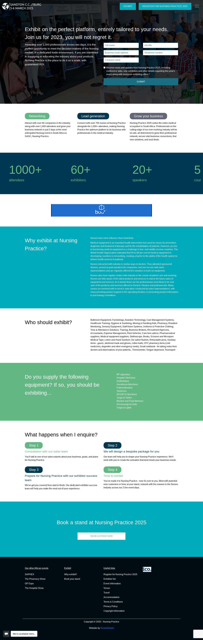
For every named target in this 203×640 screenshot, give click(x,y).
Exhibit (127, 6)
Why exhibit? (70, 574)
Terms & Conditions (113, 602)
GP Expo (29, 583)
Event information (112, 583)
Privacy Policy (111, 606)
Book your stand (72, 579)
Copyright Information (114, 611)
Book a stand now (101, 536)
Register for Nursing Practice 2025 (165, 6)
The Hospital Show (34, 588)
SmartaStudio (107, 628)
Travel (107, 592)
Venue (107, 588)
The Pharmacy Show (35, 579)
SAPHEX (29, 574)
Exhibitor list (110, 579)
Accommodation (111, 597)
